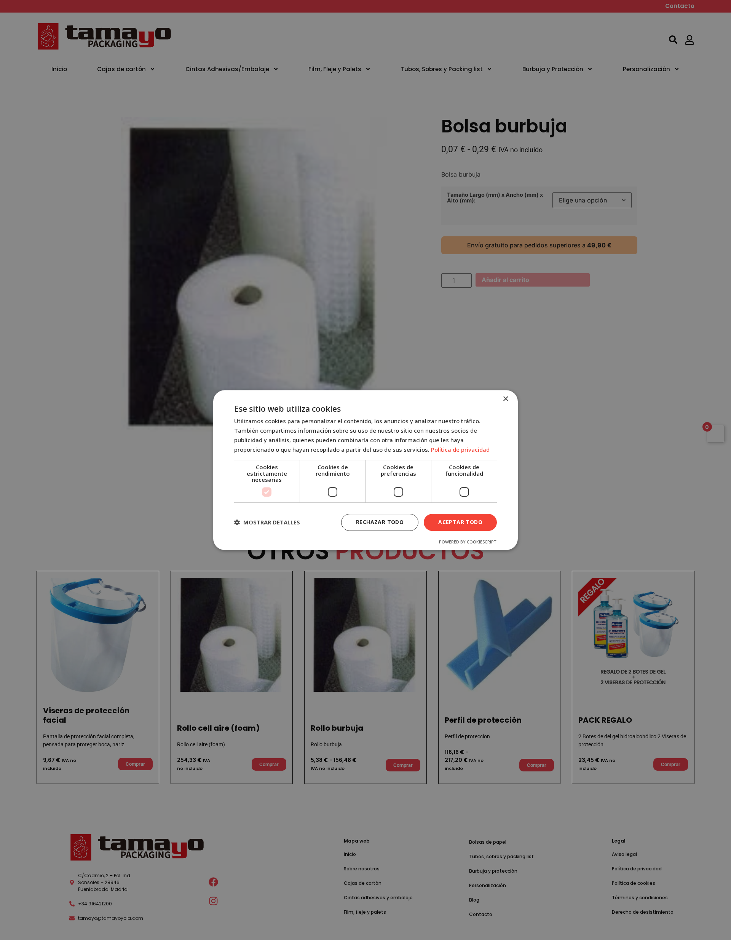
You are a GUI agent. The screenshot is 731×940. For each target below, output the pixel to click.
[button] (267, 522)
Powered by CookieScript (467, 542)
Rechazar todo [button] (380, 522)
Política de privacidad (460, 449)
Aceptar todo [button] (460, 522)
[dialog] (365, 470)
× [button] (505, 399)
